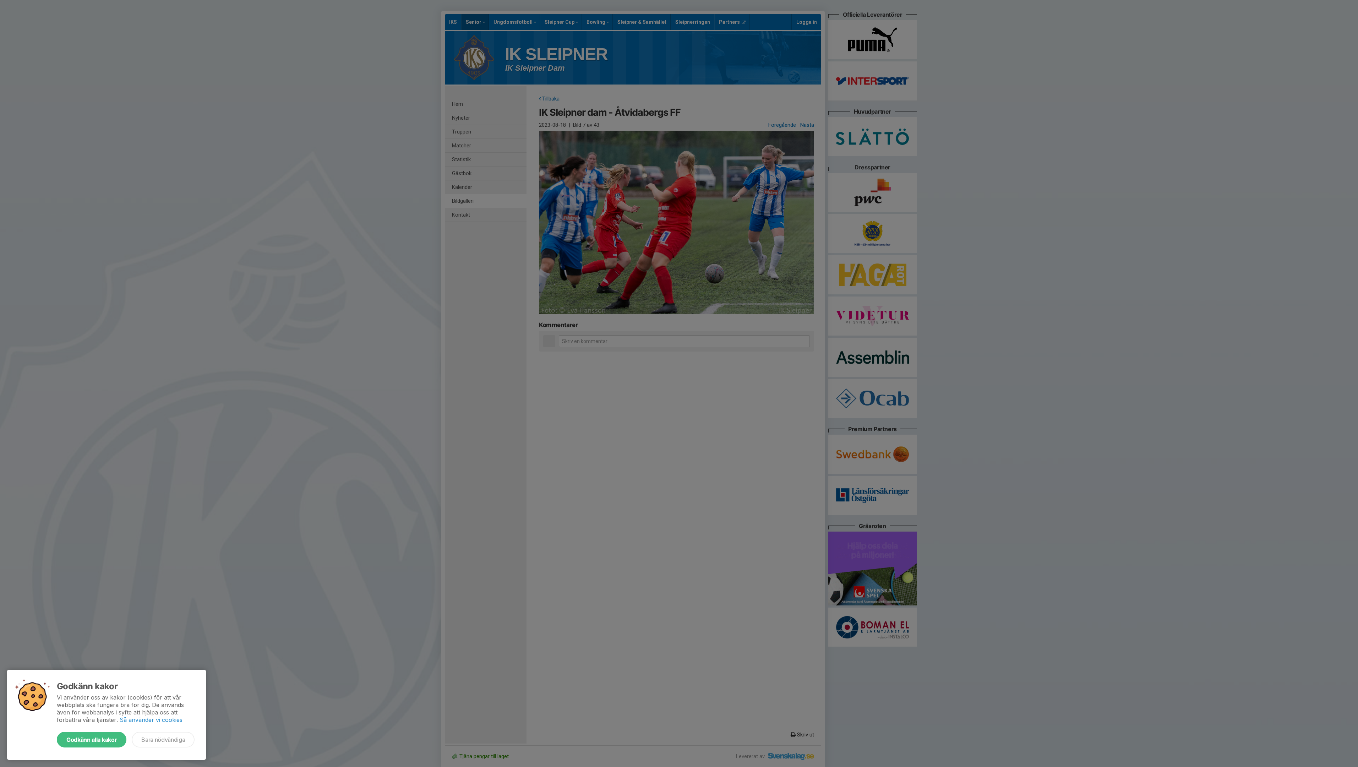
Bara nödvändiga (163, 739)
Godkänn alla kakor (91, 739)
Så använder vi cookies (151, 719)
